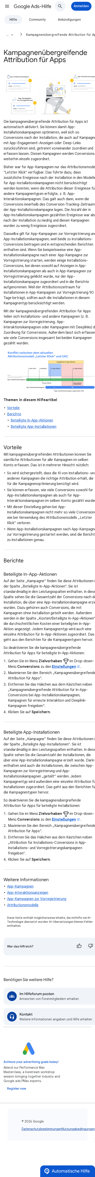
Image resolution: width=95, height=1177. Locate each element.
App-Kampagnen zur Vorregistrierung (36, 899)
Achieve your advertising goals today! (31, 1062)
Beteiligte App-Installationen (33, 426)
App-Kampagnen (20, 886)
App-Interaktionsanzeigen (27, 892)
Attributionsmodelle (23, 905)
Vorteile (13, 408)
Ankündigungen (69, 20)
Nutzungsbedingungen (78, 1129)
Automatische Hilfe (71, 1171)
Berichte (14, 414)
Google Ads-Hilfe (32, 6)
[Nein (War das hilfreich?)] (90, 946)
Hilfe (13, 20)
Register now (16, 1088)
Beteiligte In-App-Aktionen (32, 420)
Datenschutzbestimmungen (42, 1129)
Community (37, 20)
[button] (7, 6)
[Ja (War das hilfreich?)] (79, 946)
